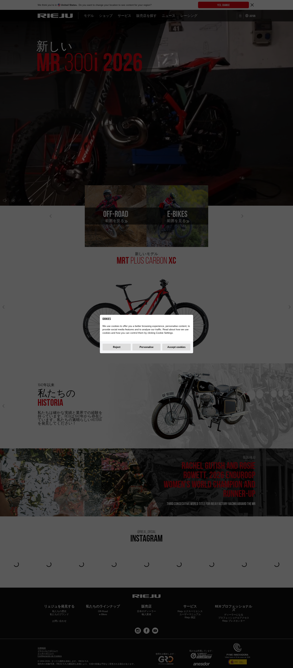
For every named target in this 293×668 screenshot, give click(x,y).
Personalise (146, 347)
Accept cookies (176, 347)
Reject (116, 347)
